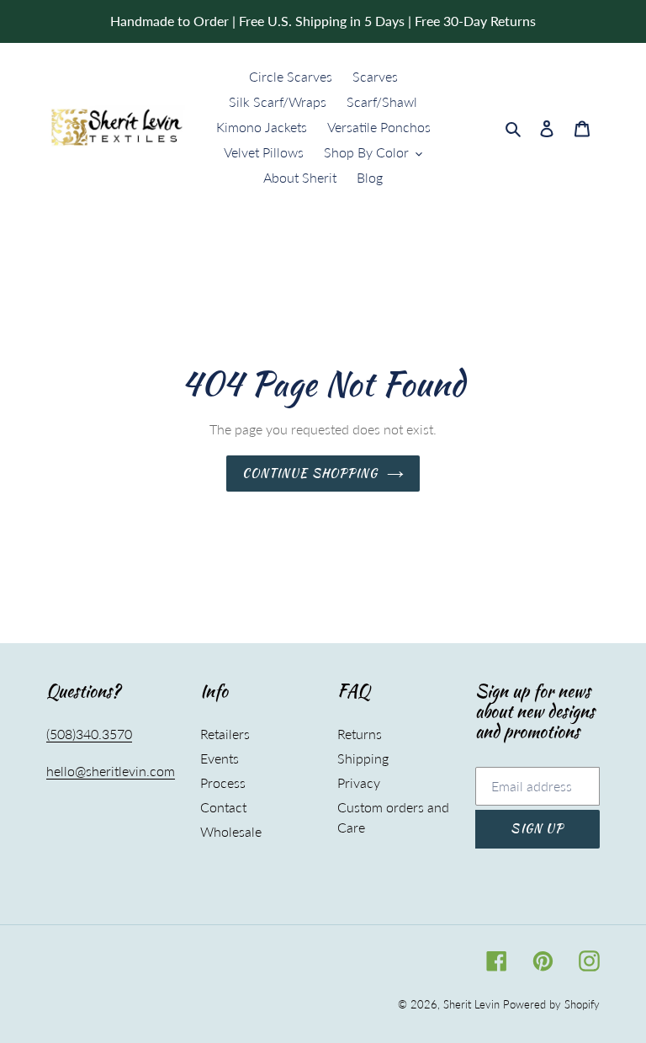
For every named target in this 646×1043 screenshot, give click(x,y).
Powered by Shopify (551, 1004)
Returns (359, 734)
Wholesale (231, 831)
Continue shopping (310, 473)
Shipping (363, 758)
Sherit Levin (471, 1004)
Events (219, 758)
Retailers (225, 734)
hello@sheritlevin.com (110, 771)
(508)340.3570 (89, 734)
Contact (223, 807)
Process (223, 782)
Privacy (358, 782)
